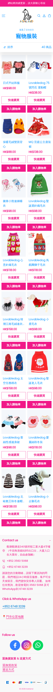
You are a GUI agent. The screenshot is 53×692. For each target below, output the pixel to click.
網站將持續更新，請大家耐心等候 (26, 3)
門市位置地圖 (15, 617)
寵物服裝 (30, 29)
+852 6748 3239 (13, 606)
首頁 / (22, 29)
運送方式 (8, 670)
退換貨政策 (9, 665)
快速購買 (13, 100)
